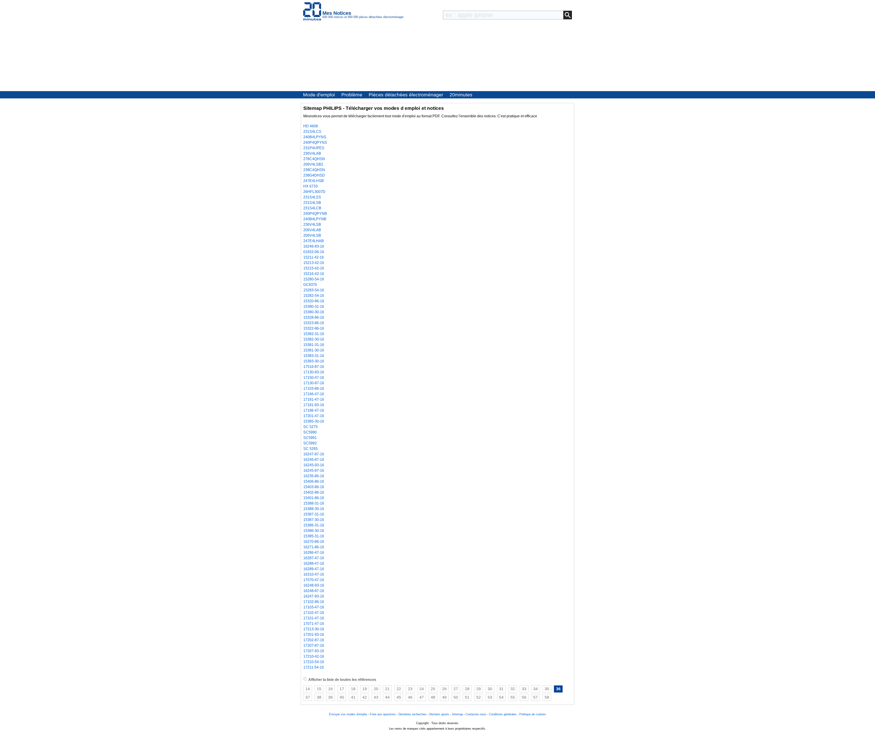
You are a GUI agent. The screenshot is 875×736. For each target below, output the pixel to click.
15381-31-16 (313, 345)
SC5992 (310, 443)
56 (524, 697)
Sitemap (457, 714)
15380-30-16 (313, 312)
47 (421, 697)
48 (433, 697)
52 (478, 697)
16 (330, 689)
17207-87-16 (313, 645)
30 (490, 689)
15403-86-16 (313, 487)
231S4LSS (312, 197)
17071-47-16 (313, 624)
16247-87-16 (313, 454)
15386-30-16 (313, 531)
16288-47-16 (313, 563)
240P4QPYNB (315, 213)
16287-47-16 (313, 558)
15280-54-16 (313, 279)
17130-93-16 (313, 372)
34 (535, 689)
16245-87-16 (313, 470)
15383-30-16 (313, 361)
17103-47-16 (313, 607)
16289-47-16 (313, 569)
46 (410, 697)
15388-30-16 (313, 509)
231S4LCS (312, 131)
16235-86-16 (313, 476)
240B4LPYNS (314, 137)
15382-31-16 (313, 334)
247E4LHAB (313, 241)
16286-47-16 (313, 552)
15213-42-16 (313, 263)
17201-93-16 (313, 634)
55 (512, 697)
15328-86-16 (313, 317)
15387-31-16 (313, 514)
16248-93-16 (313, 585)
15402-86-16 (313, 492)
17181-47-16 (313, 399)
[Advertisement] (437, 57)
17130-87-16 (313, 383)
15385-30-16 (313, 421)
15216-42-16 (313, 274)
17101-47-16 (313, 618)
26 (444, 689)
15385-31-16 (313, 536)
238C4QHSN (314, 170)
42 (364, 697)
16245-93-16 (313, 465)
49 (444, 697)
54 (501, 697)
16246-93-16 (313, 246)
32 (512, 689)
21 (387, 689)
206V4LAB (312, 230)
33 (524, 689)
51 (467, 697)
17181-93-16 (313, 405)
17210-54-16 (313, 662)
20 (376, 689)
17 (342, 689)
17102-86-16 (313, 602)
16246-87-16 (313, 460)
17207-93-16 (313, 651)
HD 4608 (310, 126)
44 (387, 697)
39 (330, 697)
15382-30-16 (313, 339)
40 (342, 697)
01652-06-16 (313, 252)
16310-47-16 (313, 574)
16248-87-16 (313, 591)
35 (547, 689)
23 (410, 689)
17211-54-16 (313, 667)
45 (398, 697)
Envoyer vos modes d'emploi (348, 714)
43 (376, 697)
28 (467, 689)
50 (455, 697)
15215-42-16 (313, 268)
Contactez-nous (476, 714)
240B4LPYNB (314, 219)
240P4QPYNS (315, 142)
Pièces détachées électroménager (406, 94)
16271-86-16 (313, 547)
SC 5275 (310, 427)
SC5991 (310, 438)
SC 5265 (310, 449)
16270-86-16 (313, 542)
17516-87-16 (313, 367)
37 (307, 697)
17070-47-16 (313, 580)
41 (353, 697)
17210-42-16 (313, 656)
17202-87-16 (313, 640)
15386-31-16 (313, 525)
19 (364, 689)
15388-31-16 (313, 503)
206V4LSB (312, 235)
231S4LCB (312, 208)
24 (421, 689)
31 (501, 689)
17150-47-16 (313, 378)
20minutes (461, 94)
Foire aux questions (383, 714)
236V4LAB (312, 153)
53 (490, 697)
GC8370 (310, 285)
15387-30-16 (313, 520)
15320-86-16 (313, 301)
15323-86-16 (313, 323)
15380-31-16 (313, 306)
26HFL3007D (314, 192)
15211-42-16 (313, 257)
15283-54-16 (313, 290)
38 (319, 697)
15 (319, 689)
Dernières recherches (413, 714)
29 (478, 689)
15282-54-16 (313, 295)
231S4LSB (312, 203)
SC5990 (310, 432)
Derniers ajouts (439, 714)
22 (398, 689)
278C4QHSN (314, 159)
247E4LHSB (313, 181)
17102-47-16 (313, 613)
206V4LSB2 (313, 164)
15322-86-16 (313, 328)
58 (547, 697)
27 (455, 689)
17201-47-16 (313, 416)
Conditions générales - (504, 714)
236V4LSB (312, 224)
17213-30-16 (313, 629)
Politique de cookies (532, 714)
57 (535, 697)
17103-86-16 (313, 388)
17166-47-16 (313, 394)
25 (433, 689)
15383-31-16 (313, 356)
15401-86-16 (313, 498)
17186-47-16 (313, 410)
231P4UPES (313, 148)
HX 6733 (310, 186)
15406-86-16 (313, 481)
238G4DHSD (314, 175)
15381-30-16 (313, 350)
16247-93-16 (313, 596)
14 (307, 689)
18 (353, 689)
